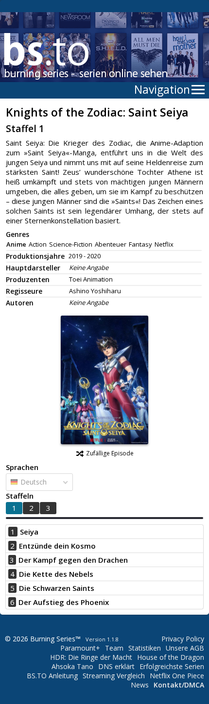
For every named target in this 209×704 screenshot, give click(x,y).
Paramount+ (80, 648)
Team (114, 648)
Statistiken (144, 648)
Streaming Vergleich (114, 675)
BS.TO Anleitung (52, 675)
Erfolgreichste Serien (171, 666)
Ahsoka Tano (72, 666)
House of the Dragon (170, 657)
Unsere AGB (185, 648)
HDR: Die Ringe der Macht (91, 657)
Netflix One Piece (177, 675)
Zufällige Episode (110, 453)
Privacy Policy (182, 638)
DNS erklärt (116, 666)
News (140, 684)
